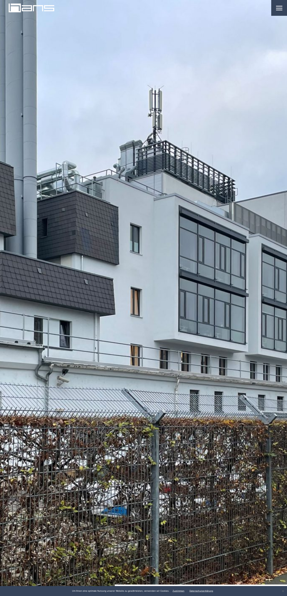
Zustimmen (178, 591)
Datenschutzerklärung (201, 591)
